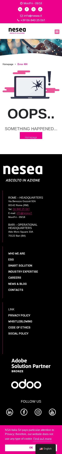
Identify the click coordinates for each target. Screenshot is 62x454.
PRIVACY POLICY (19, 315)
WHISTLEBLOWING (20, 321)
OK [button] (31, 447)
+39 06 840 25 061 (32, 20)
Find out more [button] (42, 438)
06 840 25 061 (21, 209)
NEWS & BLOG (17, 284)
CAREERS (14, 277)
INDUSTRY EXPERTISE (23, 271)
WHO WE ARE (16, 253)
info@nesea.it (33, 15)
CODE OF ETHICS (19, 327)
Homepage (8, 64)
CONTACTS (15, 290)
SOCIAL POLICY (18, 333)
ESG (11, 259)
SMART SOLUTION (20, 265)
